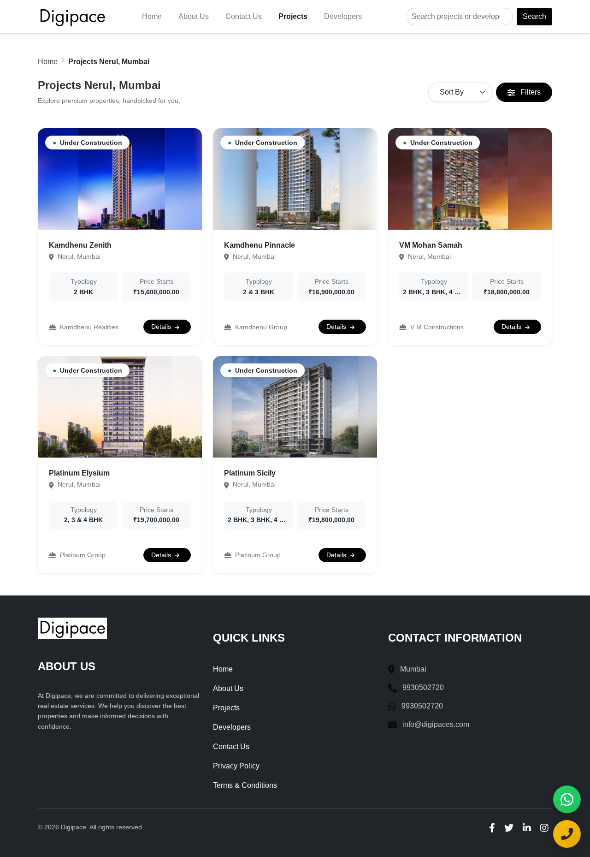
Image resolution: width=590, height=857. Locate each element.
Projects (292, 16)
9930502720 (423, 687)
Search (534, 16)
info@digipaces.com (435, 724)
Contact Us (243, 16)
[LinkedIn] (527, 827)
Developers (343, 16)
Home (152, 16)
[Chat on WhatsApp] (567, 799)
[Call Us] (567, 834)
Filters (530, 92)
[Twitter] (508, 827)
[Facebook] (492, 827)
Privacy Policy (236, 766)
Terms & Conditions (245, 785)
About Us (193, 16)
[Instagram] (544, 827)
